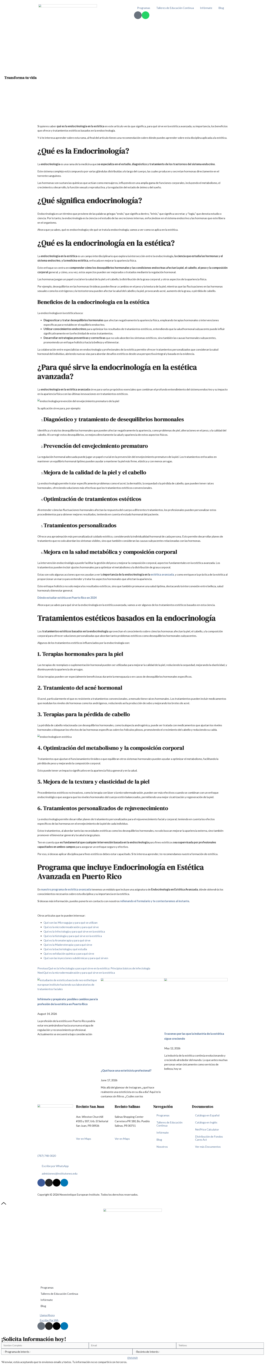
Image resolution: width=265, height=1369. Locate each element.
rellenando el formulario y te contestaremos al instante (154, 901)
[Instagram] (49, 1183)
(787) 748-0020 (46, 1155)
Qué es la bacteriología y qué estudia (65, 949)
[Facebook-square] (41, 1326)
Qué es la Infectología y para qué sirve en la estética (74, 931)
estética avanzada (162, 574)
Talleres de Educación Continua (175, 8)
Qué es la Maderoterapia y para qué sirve (68, 944)
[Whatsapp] (145, 15)
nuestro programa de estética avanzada (66, 889)
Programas (143, 8)
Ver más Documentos (208, 1146)
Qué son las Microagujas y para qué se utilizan (71, 922)
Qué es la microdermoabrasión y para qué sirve (71, 927)
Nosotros (162, 1146)
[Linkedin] (64, 1183)
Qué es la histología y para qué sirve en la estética (73, 936)
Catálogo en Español (207, 1115)
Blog (221, 8)
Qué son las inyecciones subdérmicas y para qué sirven (76, 958)
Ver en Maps (83, 1138)
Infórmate (206, 8)
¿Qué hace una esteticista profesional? (126, 1070)
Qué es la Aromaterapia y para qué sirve (67, 940)
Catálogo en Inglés (206, 1122)
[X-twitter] (56, 1183)
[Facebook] (41, 1183)
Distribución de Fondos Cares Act (209, 1138)
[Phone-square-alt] (138, 15)
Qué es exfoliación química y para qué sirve (69, 953)
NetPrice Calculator (207, 1129)
